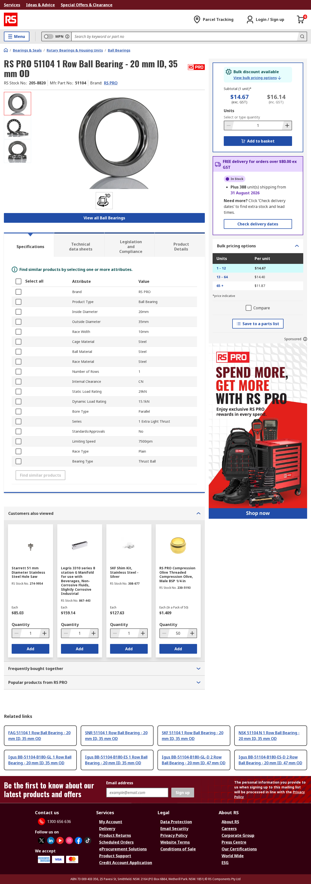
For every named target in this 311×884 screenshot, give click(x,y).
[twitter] (41, 840)
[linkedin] (50, 840)
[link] (257, 77)
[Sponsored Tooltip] (305, 339)
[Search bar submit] (302, 36)
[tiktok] (87, 840)
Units (229, 110)
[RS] (10, 19)
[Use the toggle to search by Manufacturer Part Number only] (67, 36)
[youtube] (60, 840)
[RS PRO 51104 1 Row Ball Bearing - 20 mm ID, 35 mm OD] (118, 140)
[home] (6, 50)
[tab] (29, 244)
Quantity (20, 624)
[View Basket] (300, 19)
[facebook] (78, 840)
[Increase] (287, 125)
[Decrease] (229, 125)
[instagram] (69, 840)
